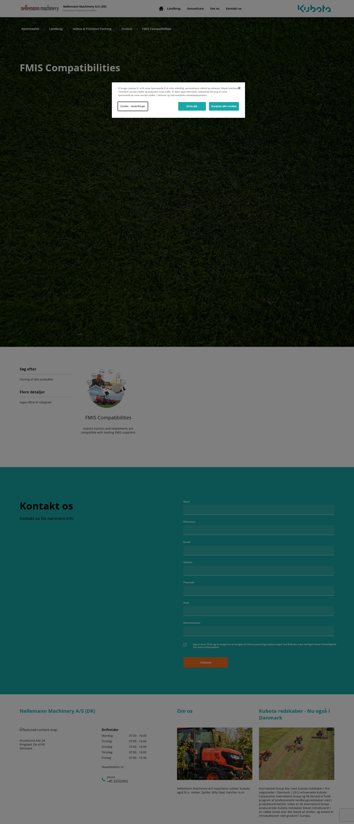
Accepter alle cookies (224, 106)
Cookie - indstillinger (132, 106)
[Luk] (239, 88)
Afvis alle (191, 106)
